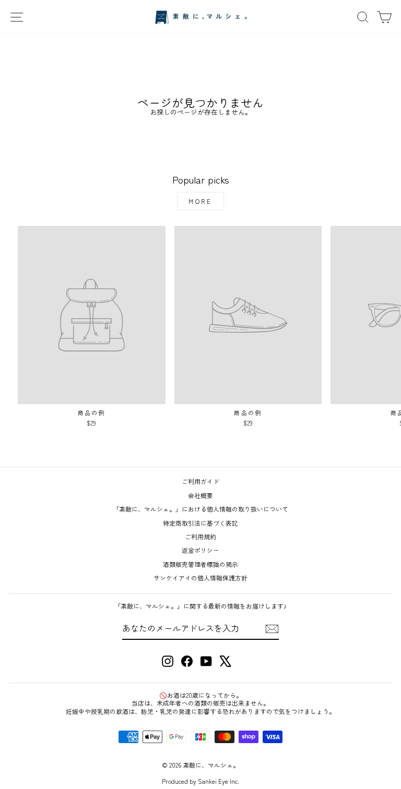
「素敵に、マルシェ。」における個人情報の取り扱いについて (200, 508)
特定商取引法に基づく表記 (200, 522)
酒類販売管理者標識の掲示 (200, 564)
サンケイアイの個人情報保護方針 (200, 577)
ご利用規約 (200, 536)
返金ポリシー (200, 549)
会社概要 (200, 495)
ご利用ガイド (200, 481)
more (200, 201)
